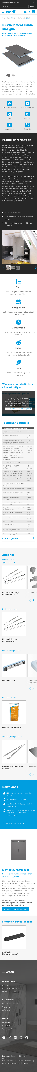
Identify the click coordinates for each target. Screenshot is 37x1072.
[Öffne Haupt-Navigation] (33, 11)
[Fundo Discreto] (14, 669)
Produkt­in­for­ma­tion (27, 108)
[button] (8, 75)
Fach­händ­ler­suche (9, 108)
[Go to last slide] (3, 75)
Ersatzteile (27, 129)
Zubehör (10, 118)
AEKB (19, 1056)
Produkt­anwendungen (10, 1004)
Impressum (6, 1056)
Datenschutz (6, 1058)
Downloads (27, 118)
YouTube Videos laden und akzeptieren (18, 409)
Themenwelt (6, 1007)
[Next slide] (33, 75)
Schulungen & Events (9, 1029)
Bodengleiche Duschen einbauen (15, 909)
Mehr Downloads (14, 823)
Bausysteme (6, 985)
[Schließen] (33, 2)
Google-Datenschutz (24, 405)
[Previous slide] (3, 267)
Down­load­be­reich (8, 1022)
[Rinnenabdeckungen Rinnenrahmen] (14, 581)
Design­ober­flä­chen (9, 991)
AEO (25, 1056)
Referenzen (6, 1010)
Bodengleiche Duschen (10, 988)
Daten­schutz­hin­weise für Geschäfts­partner (17, 1061)
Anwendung (9, 129)
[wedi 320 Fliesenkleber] (14, 714)
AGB (14, 1056)
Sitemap (25, 1063)
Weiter (32, 6)
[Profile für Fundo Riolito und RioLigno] (14, 755)
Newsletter (6, 1026)
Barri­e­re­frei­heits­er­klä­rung (11, 1063)
